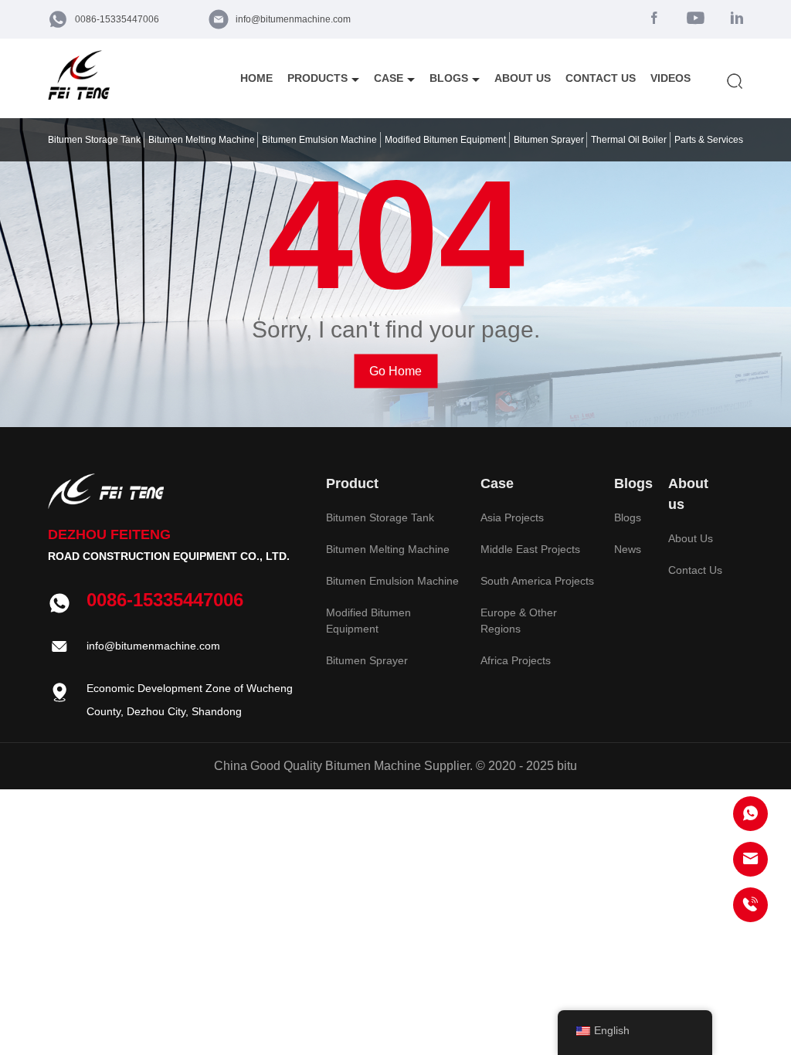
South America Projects (537, 581)
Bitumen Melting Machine (388, 549)
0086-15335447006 (117, 19)
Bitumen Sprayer (367, 660)
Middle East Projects (530, 549)
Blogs (627, 517)
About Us (690, 538)
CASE (388, 78)
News (627, 549)
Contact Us (695, 570)
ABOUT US (522, 78)
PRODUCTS (317, 78)
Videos (670, 78)
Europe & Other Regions (518, 620)
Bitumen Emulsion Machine (392, 581)
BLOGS (448, 78)
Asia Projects (512, 517)
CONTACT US (600, 78)
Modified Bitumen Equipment (368, 620)
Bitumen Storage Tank (380, 517)
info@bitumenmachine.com (293, 19)
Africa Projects (515, 660)
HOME (256, 78)
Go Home (395, 371)
